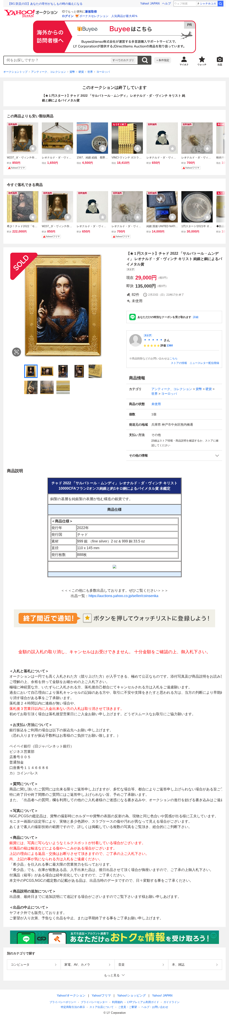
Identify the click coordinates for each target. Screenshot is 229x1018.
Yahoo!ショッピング (131, 995)
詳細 (195, 317)
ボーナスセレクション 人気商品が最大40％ (108, 16)
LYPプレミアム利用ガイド (143, 1002)
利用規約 (117, 1002)
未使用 (156, 404)
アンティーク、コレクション (48, 71)
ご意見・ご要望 (127, 1007)
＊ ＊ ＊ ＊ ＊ (153, 340)
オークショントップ (15, 71)
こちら (174, 358)
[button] (174, 455)
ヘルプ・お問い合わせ (154, 1007)
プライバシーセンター (94, 1002)
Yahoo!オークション (71, 995)
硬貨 (81, 71)
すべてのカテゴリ (123, 60)
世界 (90, 71)
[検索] (220, 3)
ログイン (68, 16)
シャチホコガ (208, 3)
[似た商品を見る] (16, 352)
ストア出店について (101, 1007)
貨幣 (72, 71)
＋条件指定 (162, 60)
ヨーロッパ (103, 71)
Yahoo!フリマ (101, 995)
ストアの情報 (179, 363)
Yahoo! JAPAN (149, 3)
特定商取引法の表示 (73, 1007)
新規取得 (91, 11)
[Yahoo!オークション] (31, 11)
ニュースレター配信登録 (204, 363)
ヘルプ (166, 3)
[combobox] (57, 60)
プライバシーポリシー (62, 1002)
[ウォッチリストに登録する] (32, 148)
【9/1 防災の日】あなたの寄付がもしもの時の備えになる (45, 3)
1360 (170, 345)
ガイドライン (171, 1002)
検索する (144, 60)
